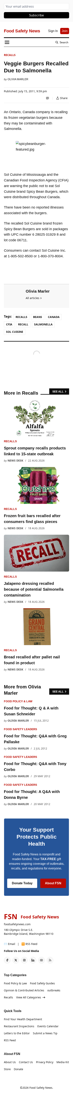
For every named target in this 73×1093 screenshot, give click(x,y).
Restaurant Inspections (19, 1026)
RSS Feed (10, 1040)
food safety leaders (20, 729)
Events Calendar (48, 1026)
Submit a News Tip (45, 1033)
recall (23, 324)
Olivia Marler (18, 79)
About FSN (53, 883)
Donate (18, 1069)
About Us (10, 1062)
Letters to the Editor (17, 1033)
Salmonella (43, 324)
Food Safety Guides (42, 983)
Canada (54, 317)
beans (37, 317)
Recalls (10, 55)
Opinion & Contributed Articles (24, 990)
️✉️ (9, 944)
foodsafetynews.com (17, 924)
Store (7, 1069)
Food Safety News (40, 1087)
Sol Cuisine (14, 332)
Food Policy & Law (18, 701)
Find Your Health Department (23, 1019)
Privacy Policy (44, 1062)
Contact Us (26, 1062)
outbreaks (53, 990)
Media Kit (62, 1062)
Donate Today (22, 883)
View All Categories (28, 997)
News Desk (15, 460)
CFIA (9, 324)
